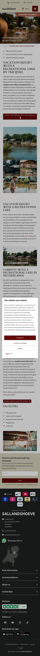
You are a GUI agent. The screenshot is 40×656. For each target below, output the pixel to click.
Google (31, 325)
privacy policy (25, 325)
